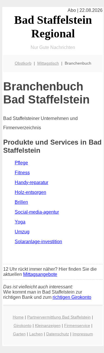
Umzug (22, 231)
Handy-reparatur (31, 182)
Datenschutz (57, 334)
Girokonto (22, 325)
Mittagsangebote (40, 274)
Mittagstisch (48, 63)
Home (18, 317)
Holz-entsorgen (30, 192)
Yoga (20, 221)
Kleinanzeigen (48, 325)
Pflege (21, 162)
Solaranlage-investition (38, 241)
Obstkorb (23, 63)
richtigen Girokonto (72, 297)
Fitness (22, 172)
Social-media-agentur (37, 212)
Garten (19, 334)
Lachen (36, 334)
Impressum (83, 334)
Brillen (21, 202)
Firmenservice (77, 325)
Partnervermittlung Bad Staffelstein (59, 317)
